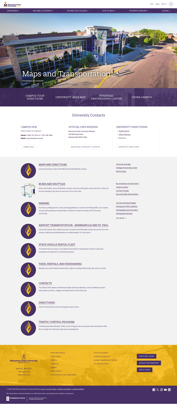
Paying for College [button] (77, 11)
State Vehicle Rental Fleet (57, 244)
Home (24, 81)
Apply (157, 4)
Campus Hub (28, 147)
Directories (47, 302)
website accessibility (64, 389)
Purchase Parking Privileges (126, 203)
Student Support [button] (138, 11)
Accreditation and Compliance (63, 375)
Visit (151, 4)
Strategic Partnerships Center (106, 97)
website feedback (78, 389)
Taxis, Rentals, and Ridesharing (60, 263)
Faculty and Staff (101, 364)
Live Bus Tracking (122, 191)
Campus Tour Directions (34, 97)
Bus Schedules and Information (127, 184)
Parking (44, 203)
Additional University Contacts (85, 147)
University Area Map (71, 97)
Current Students (101, 356)
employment (56, 371)
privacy (43, 389)
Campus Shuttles (122, 187)
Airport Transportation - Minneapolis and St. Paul (73, 225)
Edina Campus (142, 97)
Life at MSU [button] (108, 11)
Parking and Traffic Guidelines (126, 206)
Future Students (101, 353)
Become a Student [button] (42, 11)
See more (120, 218)
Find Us (54, 360)
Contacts (45, 283)
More (164, 4)
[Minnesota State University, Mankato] (24, 358)
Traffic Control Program (56, 321)
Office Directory (125, 134)
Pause (171, 17)
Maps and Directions (53, 164)
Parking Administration (124, 213)
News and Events (58, 353)
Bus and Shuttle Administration (127, 194)
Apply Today (144, 370)
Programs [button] (12, 11)
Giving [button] (165, 11)
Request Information (149, 363)
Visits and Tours (146, 356)
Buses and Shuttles (52, 183)
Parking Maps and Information (127, 210)
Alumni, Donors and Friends (105, 360)
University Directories (128, 147)
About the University (35, 81)
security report (51, 389)
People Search (124, 131)
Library (54, 367)
